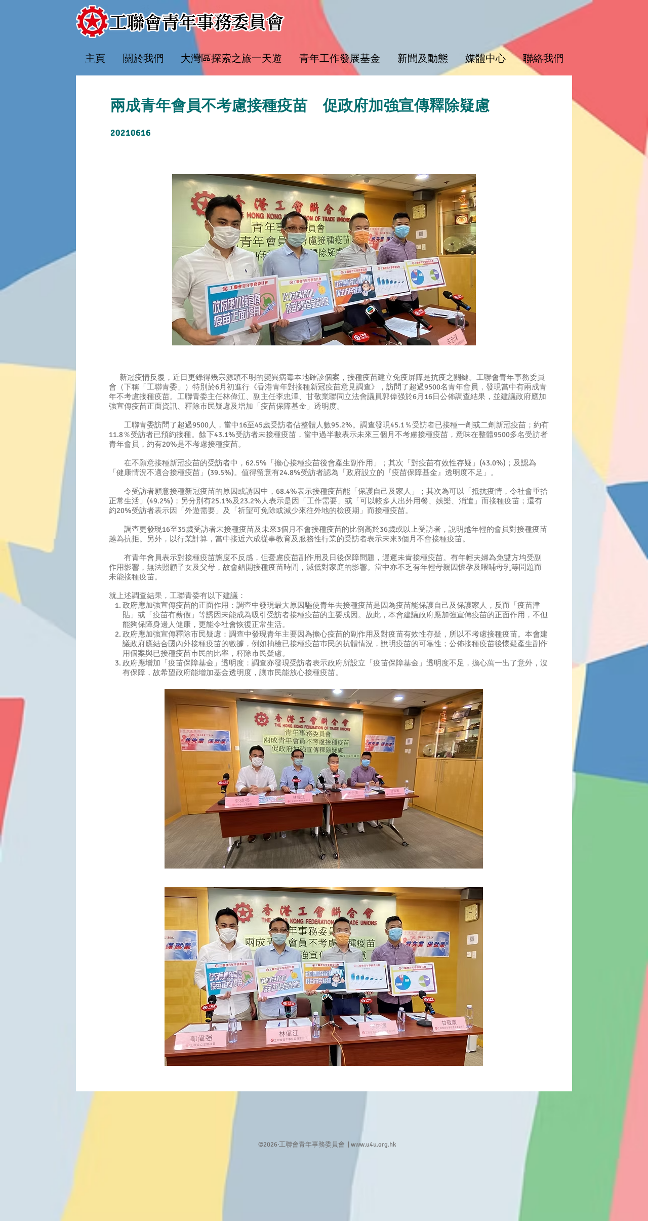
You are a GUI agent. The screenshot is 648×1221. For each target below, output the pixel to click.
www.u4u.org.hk (373, 1144)
